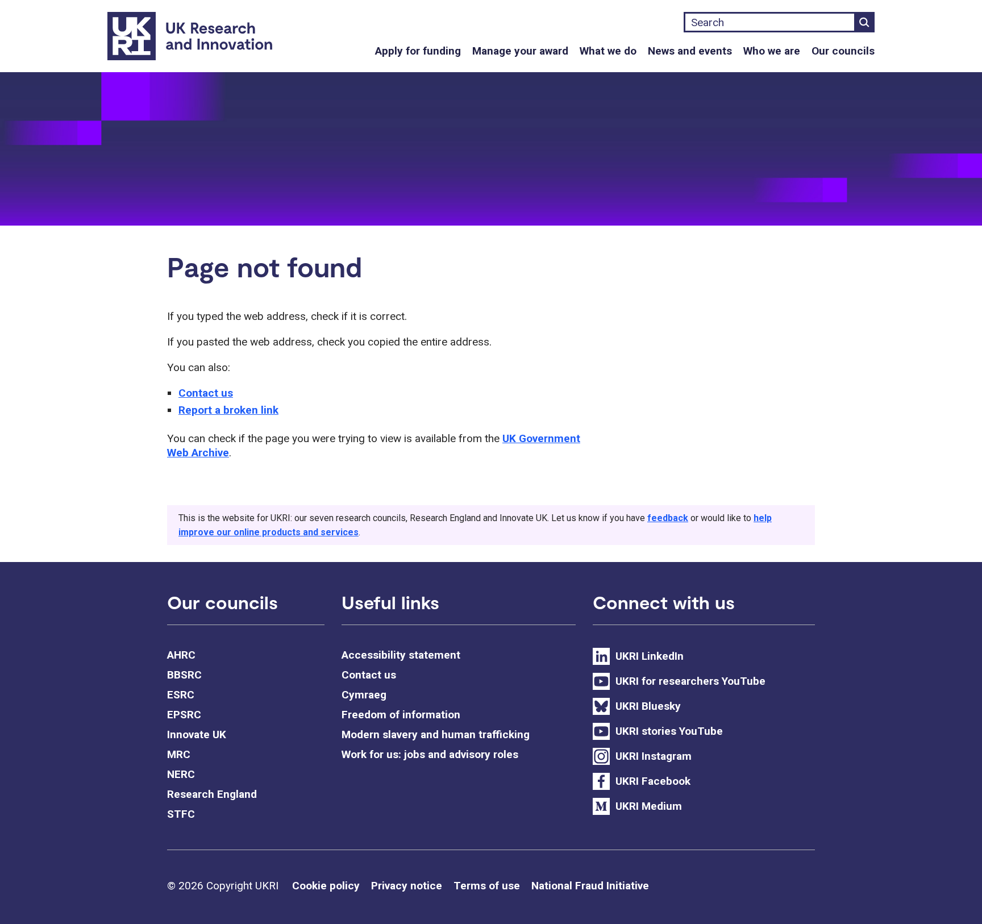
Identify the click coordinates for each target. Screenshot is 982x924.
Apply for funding (418, 50)
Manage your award (520, 50)
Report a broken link (228, 410)
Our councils (843, 50)
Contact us (205, 392)
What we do (608, 50)
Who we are (771, 50)
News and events (690, 50)
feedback (667, 518)
